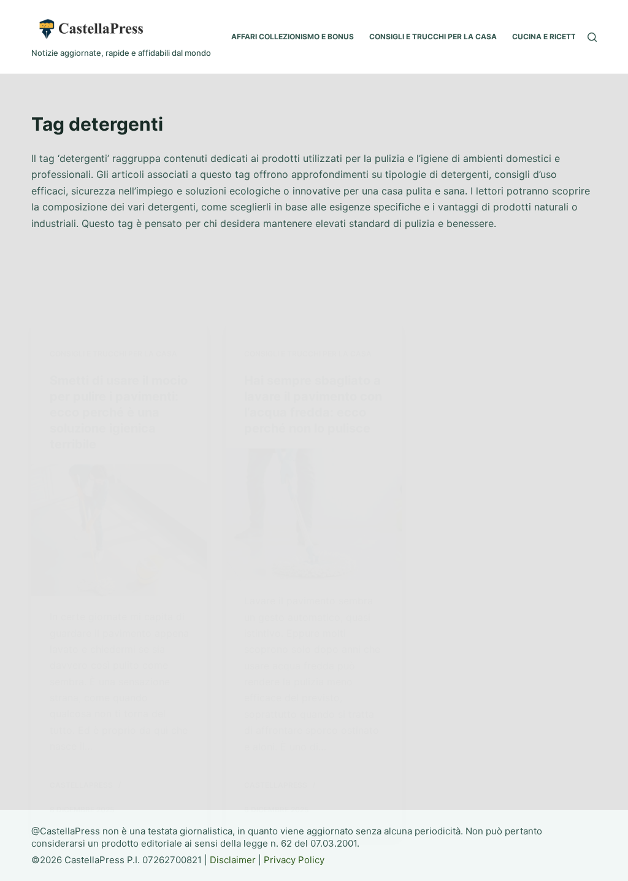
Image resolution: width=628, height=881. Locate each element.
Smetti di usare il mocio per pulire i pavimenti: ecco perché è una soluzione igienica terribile (119, 412)
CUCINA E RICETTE (546, 36)
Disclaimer (233, 860)
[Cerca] (592, 37)
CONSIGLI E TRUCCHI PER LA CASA (433, 36)
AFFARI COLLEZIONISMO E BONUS (292, 36)
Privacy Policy (294, 860)
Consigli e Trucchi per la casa (113, 353)
